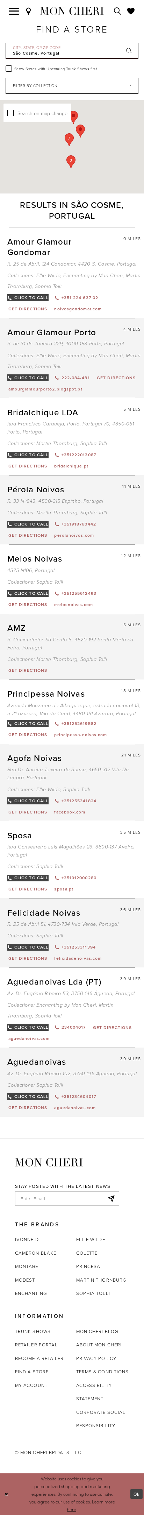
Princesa (88, 1266)
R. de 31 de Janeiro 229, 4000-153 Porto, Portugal (65, 344)
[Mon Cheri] (49, 1161)
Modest (25, 1280)
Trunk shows (33, 1331)
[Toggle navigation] (14, 11)
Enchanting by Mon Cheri (93, 276)
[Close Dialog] (6, 1494)
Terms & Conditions (102, 1371)
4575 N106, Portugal (31, 570)
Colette (87, 1253)
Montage (26, 1266)
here (71, 1509)
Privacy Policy (96, 1358)
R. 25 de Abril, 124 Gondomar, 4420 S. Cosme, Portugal (72, 264)
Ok (136, 1494)
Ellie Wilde (48, 276)
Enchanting (31, 1293)
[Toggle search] (118, 11)
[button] (69, 140)
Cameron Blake (35, 1253)
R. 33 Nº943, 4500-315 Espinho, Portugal (55, 501)
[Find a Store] (29, 11)
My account (31, 1385)
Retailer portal (36, 1344)
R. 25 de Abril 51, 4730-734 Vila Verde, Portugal (62, 924)
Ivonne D (27, 1239)
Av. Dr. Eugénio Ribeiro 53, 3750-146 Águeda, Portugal (71, 993)
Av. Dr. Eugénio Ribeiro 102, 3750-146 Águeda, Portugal (72, 1074)
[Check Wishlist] (131, 11)
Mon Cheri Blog (97, 1331)
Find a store (32, 1371)
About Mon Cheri (99, 1344)
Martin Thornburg (57, 443)
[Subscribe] (111, 1198)
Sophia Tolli (48, 286)
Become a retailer (39, 1358)
